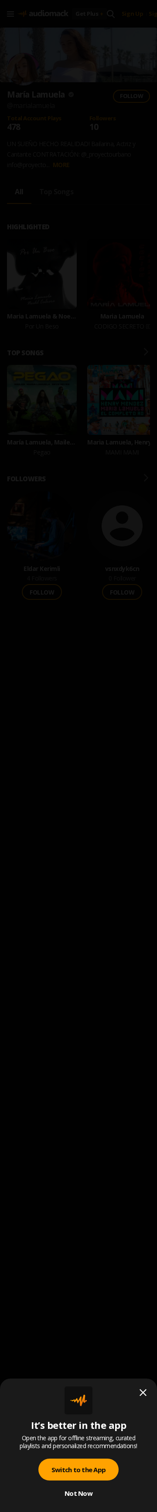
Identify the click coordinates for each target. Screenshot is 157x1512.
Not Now (78, 1493)
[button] (78, 756)
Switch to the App (78, 1469)
